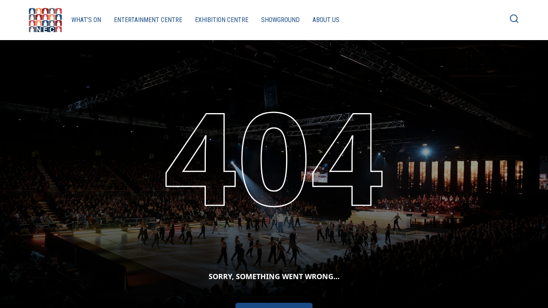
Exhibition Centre (221, 20)
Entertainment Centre (148, 20)
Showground (280, 20)
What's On (86, 20)
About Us (326, 20)
